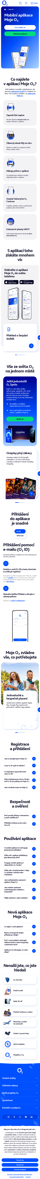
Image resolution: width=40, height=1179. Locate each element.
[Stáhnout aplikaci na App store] (11, 282)
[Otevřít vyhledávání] (20, 3)
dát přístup (10, 581)
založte (10, 578)
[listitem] (20, 709)
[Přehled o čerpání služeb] (20, 337)
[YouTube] (26, 1117)
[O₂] (4, 3)
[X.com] (20, 1117)
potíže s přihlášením (18, 601)
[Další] (37, 337)
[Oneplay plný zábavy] (20, 473)
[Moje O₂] (26, 3)
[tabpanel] (20, 592)
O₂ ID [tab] (19, 531)
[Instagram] (8, 1117)
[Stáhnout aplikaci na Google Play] (27, 282)
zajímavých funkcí (18, 91)
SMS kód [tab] (20, 535)
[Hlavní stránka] (5, 9)
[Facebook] (14, 1117)
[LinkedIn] (31, 1117)
